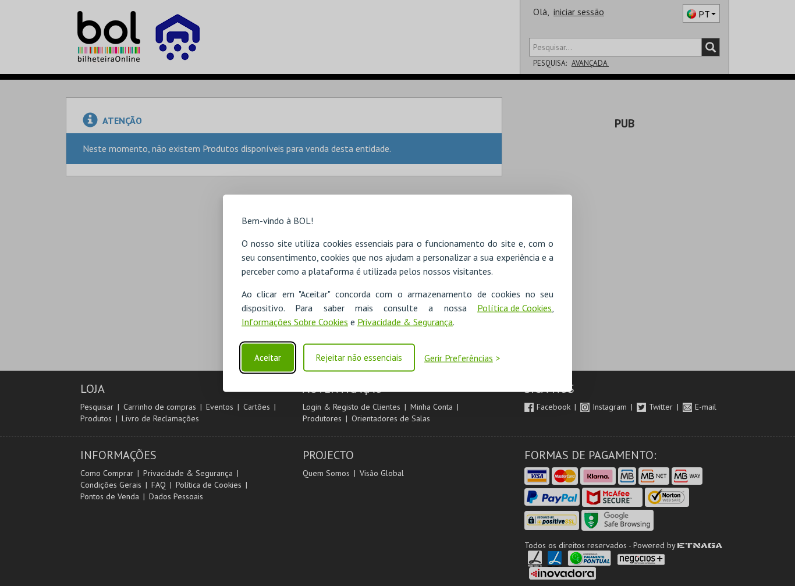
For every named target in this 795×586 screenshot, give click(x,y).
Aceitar (267, 357)
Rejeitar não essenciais (359, 357)
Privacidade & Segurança (405, 321)
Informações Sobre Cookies (295, 321)
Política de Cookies (514, 307)
